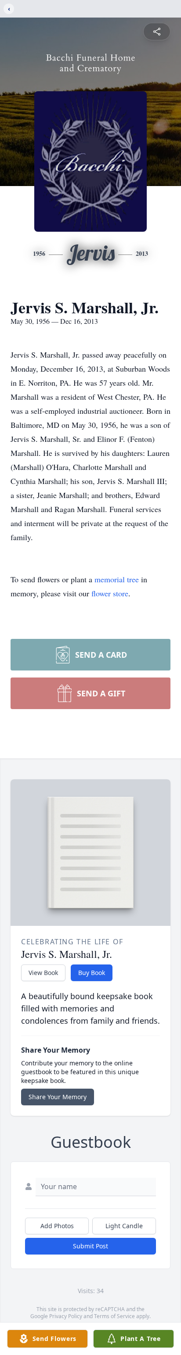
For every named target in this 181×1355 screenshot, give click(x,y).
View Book (43, 972)
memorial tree (116, 579)
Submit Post (90, 1246)
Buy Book (91, 972)
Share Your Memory (58, 1097)
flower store (109, 593)
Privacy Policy (65, 1316)
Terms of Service (114, 1316)
